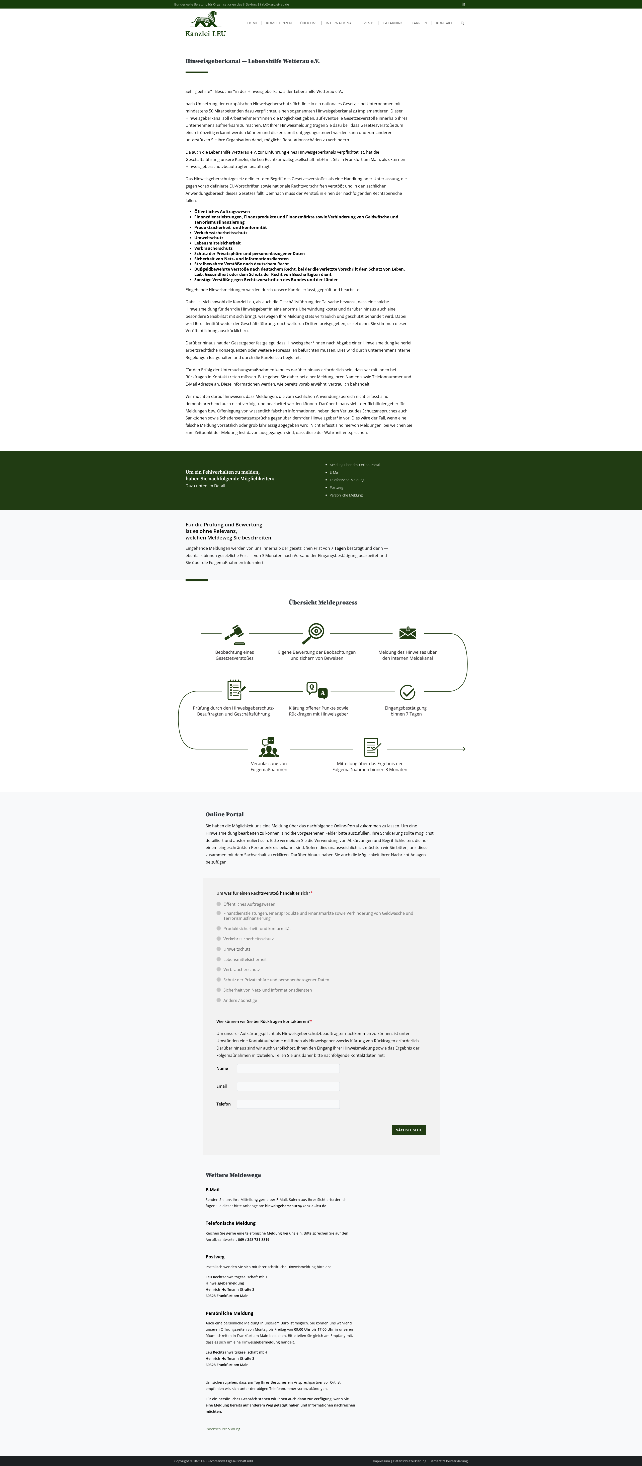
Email (221, 1086)
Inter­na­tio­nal (339, 23)
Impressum (381, 1461)
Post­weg (336, 487)
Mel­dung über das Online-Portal (355, 464)
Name (222, 1068)
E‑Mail (334, 472)
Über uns (308, 23)
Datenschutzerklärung (409, 1461)
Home (252, 23)
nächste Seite (408, 1130)
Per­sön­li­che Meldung (347, 495)
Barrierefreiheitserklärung (449, 1461)
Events (368, 23)
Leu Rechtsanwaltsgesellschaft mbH (228, 1461)
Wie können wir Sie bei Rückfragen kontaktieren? (264, 1021)
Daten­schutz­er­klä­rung (223, 1429)
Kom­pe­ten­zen (279, 23)
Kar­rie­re (420, 23)
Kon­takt (444, 23)
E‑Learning (393, 23)
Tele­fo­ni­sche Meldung (347, 479)
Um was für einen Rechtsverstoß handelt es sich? (264, 893)
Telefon (223, 1104)
